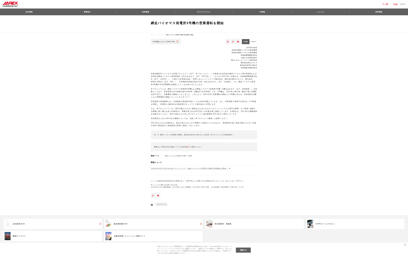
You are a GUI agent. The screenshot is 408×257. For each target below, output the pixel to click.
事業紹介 (87, 12)
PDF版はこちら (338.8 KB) (164, 41)
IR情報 (262, 12)
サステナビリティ (204, 12)
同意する (243, 250)
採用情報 (378, 12)
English (402, 4)
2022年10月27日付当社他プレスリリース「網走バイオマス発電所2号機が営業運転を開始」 (189, 168)
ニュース (320, 12)
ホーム (153, 35)
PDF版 (184, 147)
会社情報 (29, 12)
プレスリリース (161, 204)
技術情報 (145, 12)
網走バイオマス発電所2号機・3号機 (178, 156)
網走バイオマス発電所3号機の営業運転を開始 (179, 35)
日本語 (395, 4)
